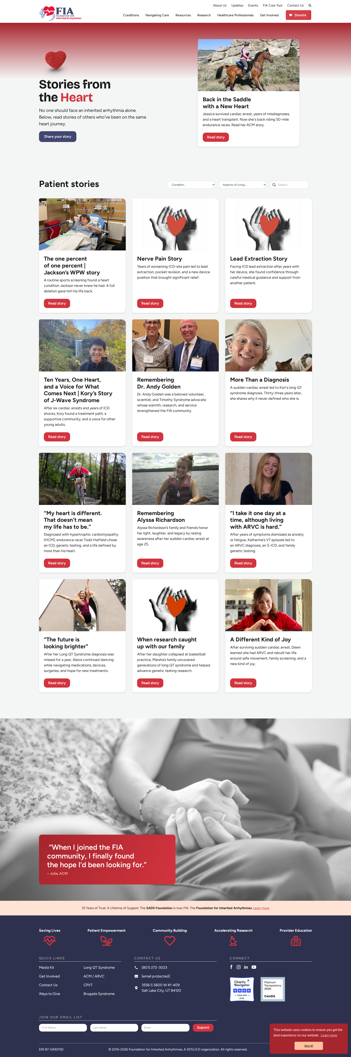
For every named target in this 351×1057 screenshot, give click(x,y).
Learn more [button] (329, 1035)
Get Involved (269, 15)
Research (204, 15)
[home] (60, 13)
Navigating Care (157, 15)
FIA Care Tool (272, 5)
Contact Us (295, 5)
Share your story (57, 136)
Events (253, 5)
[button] (131, 15)
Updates (237, 5)
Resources (183, 15)
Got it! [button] (308, 1045)
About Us (219, 5)
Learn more (261, 908)
